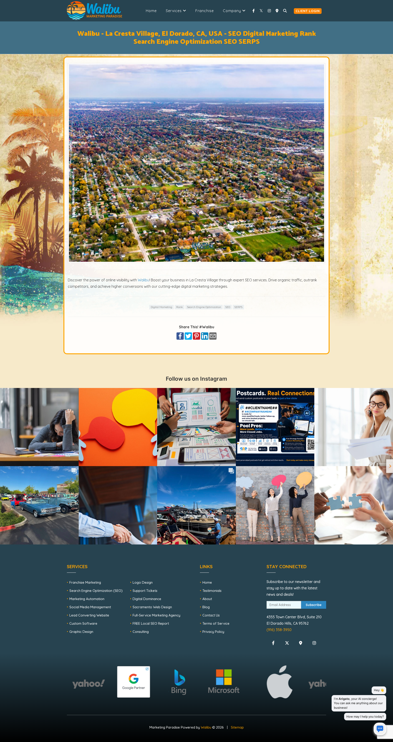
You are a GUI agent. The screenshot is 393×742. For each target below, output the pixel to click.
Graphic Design (81, 631)
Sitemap (237, 727)
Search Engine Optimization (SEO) (96, 590)
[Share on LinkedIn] (204, 335)
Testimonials (212, 590)
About (207, 599)
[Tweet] (188, 335)
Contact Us (211, 615)
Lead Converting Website (89, 615)
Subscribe (314, 605)
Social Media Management (90, 607)
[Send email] (213, 335)
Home (151, 10)
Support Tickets (145, 590)
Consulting (141, 631)
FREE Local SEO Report (151, 623)
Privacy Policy (213, 631)
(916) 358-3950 (279, 629)
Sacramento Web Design (152, 607)
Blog (206, 607)
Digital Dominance (147, 599)
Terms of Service (215, 623)
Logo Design (143, 582)
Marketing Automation (86, 599)
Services (174, 10)
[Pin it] (196, 335)
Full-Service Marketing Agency (156, 615)
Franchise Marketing (85, 582)
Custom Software (83, 623)
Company (232, 10)
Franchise (204, 10)
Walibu (143, 280)
